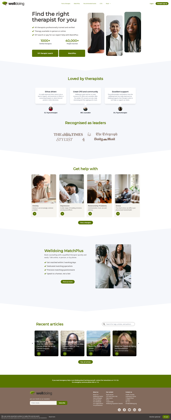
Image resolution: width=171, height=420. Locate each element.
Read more (52, 417)
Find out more (67, 282)
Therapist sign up (162, 3)
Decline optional (154, 417)
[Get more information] (34, 213)
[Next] (138, 343)
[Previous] (32, 343)
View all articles (85, 362)
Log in (151, 3)
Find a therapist (85, 223)
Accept (166, 417)
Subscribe (62, 403)
